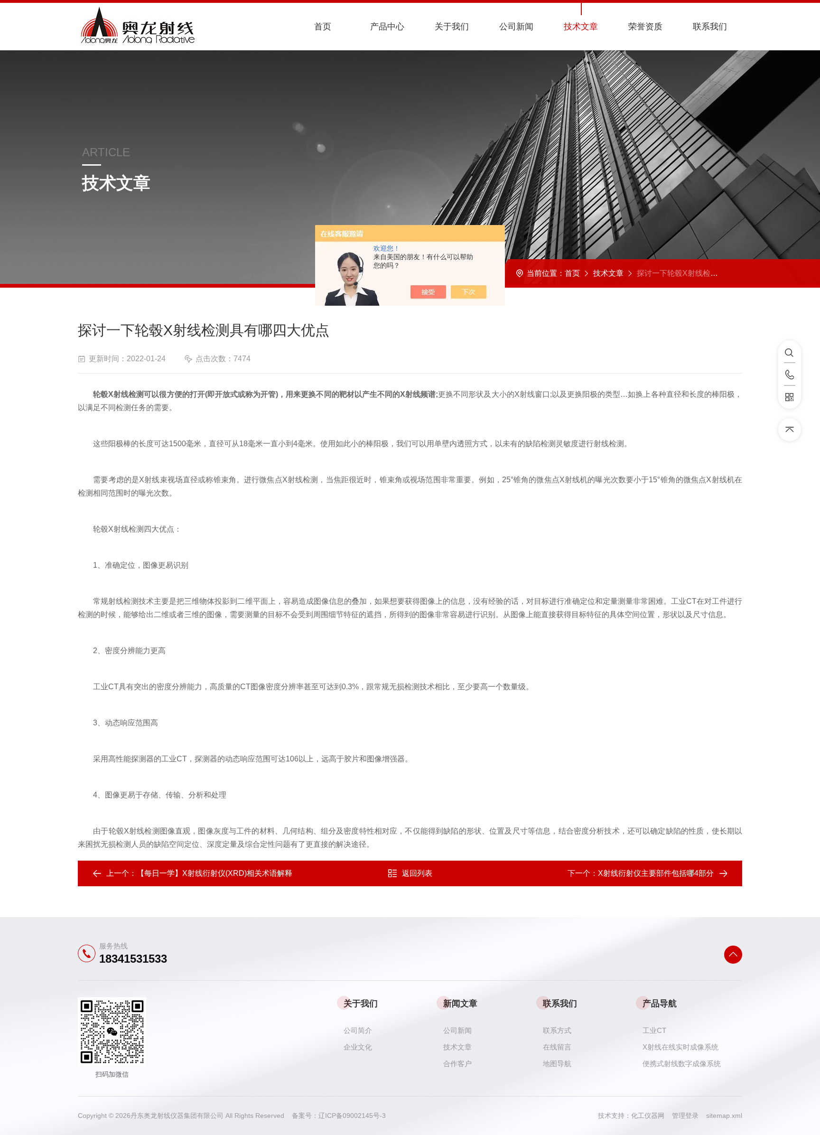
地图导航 (557, 1064)
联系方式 (557, 1030)
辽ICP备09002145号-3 (352, 1115)
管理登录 (685, 1115)
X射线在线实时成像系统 (680, 1047)
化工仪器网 (651, 1115)
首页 (322, 26)
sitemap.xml (724, 1115)
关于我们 (452, 26)
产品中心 (387, 26)
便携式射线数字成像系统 (682, 1064)
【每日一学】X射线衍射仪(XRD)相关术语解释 (214, 873)
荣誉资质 (645, 26)
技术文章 (581, 26)
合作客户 (457, 1064)
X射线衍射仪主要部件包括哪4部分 (656, 873)
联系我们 (710, 26)
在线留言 (557, 1047)
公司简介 (358, 1030)
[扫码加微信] (789, 397)
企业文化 (358, 1047)
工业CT (654, 1030)
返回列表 (417, 873)
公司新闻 (516, 26)
